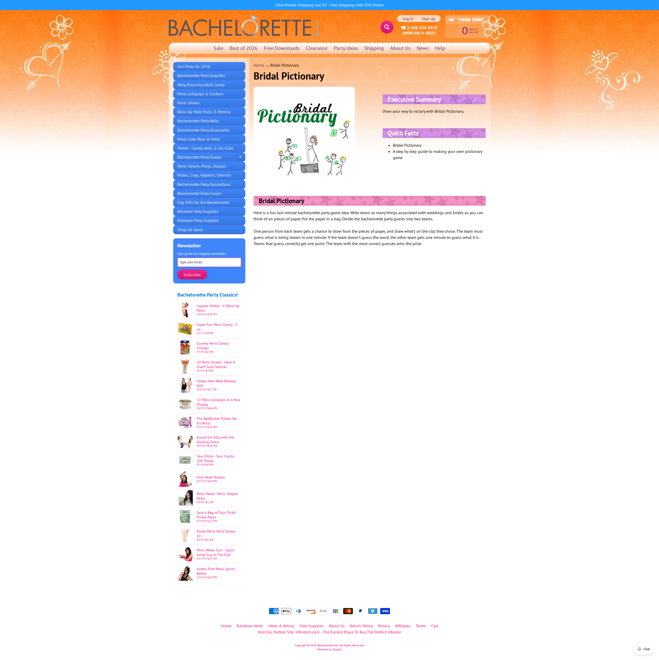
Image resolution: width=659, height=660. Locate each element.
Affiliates (403, 625)
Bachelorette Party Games (211, 158)
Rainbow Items (250, 625)
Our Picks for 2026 (193, 66)
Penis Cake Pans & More (198, 139)
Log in (408, 18)
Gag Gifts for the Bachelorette (203, 202)
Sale (218, 48)
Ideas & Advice (281, 625)
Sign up (428, 18)
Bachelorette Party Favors (199, 193)
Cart (434, 625)
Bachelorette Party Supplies (201, 75)
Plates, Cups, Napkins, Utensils (204, 175)
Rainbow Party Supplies (198, 220)
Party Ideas (346, 48)
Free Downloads (281, 48)
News (423, 48)
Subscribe (192, 274)
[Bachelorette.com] (244, 25)
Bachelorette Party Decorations (204, 184)
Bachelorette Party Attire (198, 120)
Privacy (384, 625)
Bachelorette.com (328, 645)
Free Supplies (312, 625)
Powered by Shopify (329, 649)
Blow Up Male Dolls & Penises (204, 111)
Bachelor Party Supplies (198, 211)
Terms (421, 625)
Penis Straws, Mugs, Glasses (201, 166)
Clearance (316, 48)
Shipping (374, 48)
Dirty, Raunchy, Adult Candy (201, 84)
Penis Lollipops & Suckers (200, 93)
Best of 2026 (243, 48)
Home (259, 65)
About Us (400, 48)
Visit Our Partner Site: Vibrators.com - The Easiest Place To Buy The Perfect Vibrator (329, 632)
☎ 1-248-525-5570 (419, 27)
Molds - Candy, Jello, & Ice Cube (205, 148)
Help (440, 48)
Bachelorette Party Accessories (203, 130)
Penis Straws (188, 102)
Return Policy (361, 625)
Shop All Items (190, 229)
